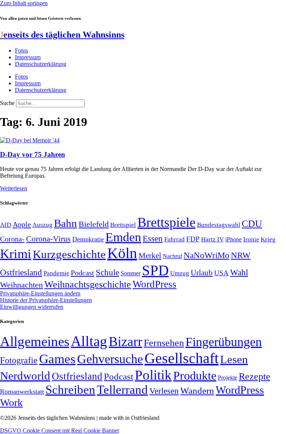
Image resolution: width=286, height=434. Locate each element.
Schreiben (70, 389)
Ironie (251, 239)
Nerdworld (25, 375)
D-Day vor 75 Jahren (32, 154)
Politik (153, 375)
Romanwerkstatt (22, 391)
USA (221, 273)
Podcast (82, 273)
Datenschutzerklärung (40, 64)
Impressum (28, 57)
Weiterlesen (13, 188)
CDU (252, 223)
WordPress (155, 284)
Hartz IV (212, 239)
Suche (7, 103)
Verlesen (164, 391)
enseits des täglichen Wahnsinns (62, 34)
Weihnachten (21, 284)
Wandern (197, 391)
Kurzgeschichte (69, 254)
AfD (5, 224)
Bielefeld (94, 224)
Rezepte (254, 376)
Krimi (15, 254)
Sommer (130, 273)
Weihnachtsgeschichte (87, 284)
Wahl (239, 272)
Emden (123, 237)
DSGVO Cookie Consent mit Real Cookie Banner (59, 430)
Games (57, 359)
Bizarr (125, 341)
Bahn (65, 223)
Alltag (89, 341)
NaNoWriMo (206, 255)
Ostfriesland (21, 272)
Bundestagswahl (218, 224)
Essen (153, 238)
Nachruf (172, 256)
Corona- (12, 239)
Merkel (150, 255)
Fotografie (19, 360)
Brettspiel (123, 224)
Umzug (179, 273)
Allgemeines (34, 341)
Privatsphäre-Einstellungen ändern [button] (40, 293)
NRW (241, 255)
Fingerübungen (223, 342)
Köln (122, 253)
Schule (107, 272)
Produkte (194, 375)
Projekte (227, 377)
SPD (155, 270)
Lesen (234, 359)
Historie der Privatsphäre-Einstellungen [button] (46, 300)
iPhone (233, 239)
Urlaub (202, 272)
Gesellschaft (181, 358)
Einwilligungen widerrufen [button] (31, 307)
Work (11, 402)
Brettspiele (166, 222)
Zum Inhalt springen (24, 3)
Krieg (268, 239)
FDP (193, 239)
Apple (22, 224)
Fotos (21, 50)
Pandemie (56, 273)
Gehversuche (110, 359)
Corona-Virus (48, 238)
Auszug (42, 224)
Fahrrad (174, 239)
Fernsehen (164, 343)
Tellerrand (122, 389)
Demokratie (88, 239)
